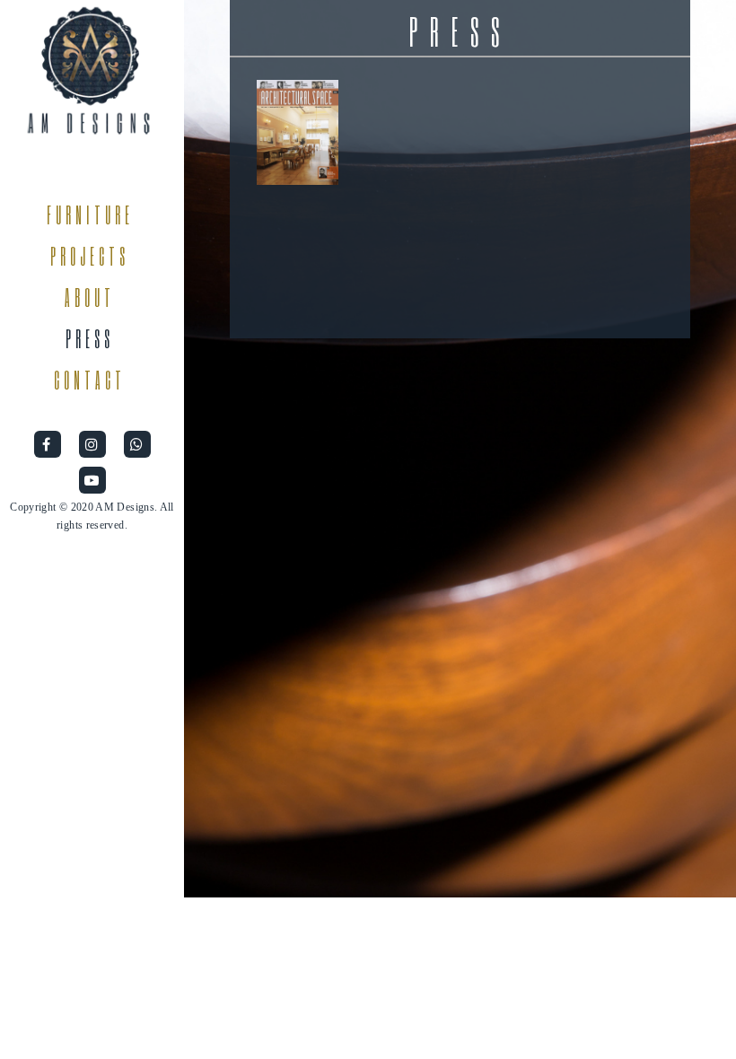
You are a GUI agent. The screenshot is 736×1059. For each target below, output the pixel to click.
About (90, 297)
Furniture (90, 215)
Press (90, 339)
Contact (90, 380)
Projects (89, 256)
